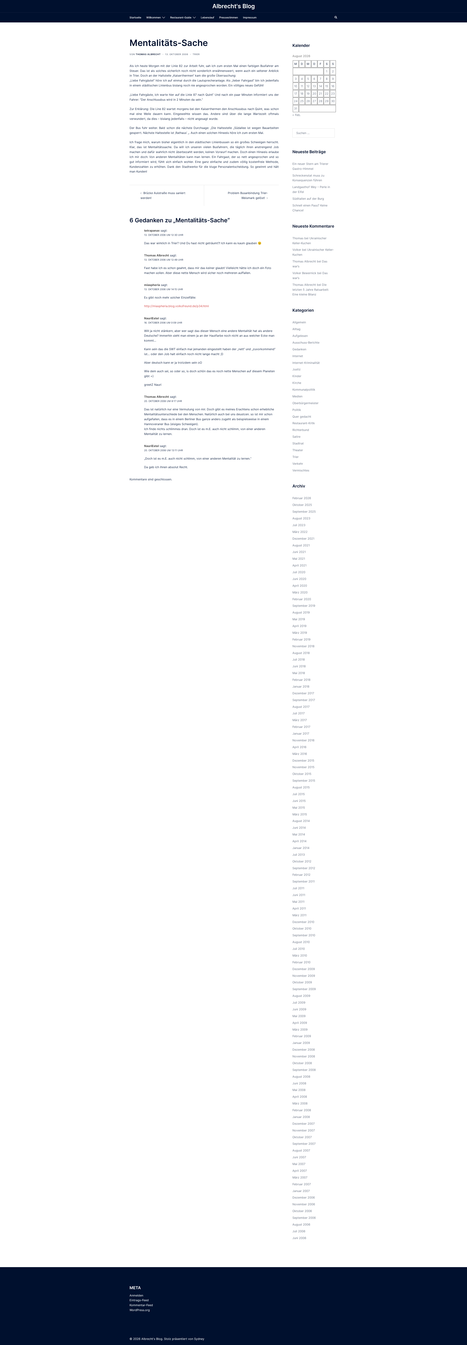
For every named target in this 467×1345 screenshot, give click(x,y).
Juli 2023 (298, 525)
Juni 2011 (298, 895)
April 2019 (299, 626)
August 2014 (301, 821)
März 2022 (300, 532)
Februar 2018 (301, 680)
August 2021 (301, 545)
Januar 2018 (300, 686)
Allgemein (299, 322)
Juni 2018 (299, 666)
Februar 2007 (301, 1184)
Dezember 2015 (303, 760)
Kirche (296, 383)
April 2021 (299, 565)
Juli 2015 (298, 794)
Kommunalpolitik (303, 389)
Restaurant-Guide (180, 17)
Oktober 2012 (301, 861)
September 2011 (303, 881)
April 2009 (299, 1023)
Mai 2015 (298, 807)
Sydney (199, 1339)
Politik (296, 410)
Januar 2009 (301, 1043)
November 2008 (303, 1056)
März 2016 (299, 754)
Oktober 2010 (301, 928)
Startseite (135, 17)
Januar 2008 (301, 1117)
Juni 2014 (299, 827)
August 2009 (301, 996)
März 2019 (299, 632)
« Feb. (296, 115)
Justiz (296, 369)
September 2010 (303, 935)
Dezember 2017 (303, 693)
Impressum (249, 17)
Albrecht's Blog (233, 6)
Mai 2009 (299, 1016)
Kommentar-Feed (141, 1305)
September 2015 (303, 780)
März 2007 (299, 1177)
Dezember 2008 (303, 1049)
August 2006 (301, 1224)
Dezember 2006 (303, 1197)
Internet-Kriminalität (306, 363)
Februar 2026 (301, 498)
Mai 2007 (298, 1164)
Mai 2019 (298, 619)
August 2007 (301, 1150)
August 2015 (301, 787)
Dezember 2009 (303, 969)
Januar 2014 (300, 848)
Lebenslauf (207, 17)
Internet (297, 356)
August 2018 (301, 653)
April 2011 (299, 908)
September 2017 (303, 700)
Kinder (296, 376)
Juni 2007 (299, 1157)
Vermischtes (300, 470)
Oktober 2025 (302, 505)
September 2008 (304, 1070)
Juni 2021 (299, 552)
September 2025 (304, 511)
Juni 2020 (299, 579)
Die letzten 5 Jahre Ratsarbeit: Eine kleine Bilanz (310, 289)
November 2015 (303, 767)
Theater (297, 450)
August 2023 (301, 518)
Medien (297, 396)
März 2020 (300, 592)
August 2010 (301, 942)
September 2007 (304, 1143)
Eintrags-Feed (139, 1300)
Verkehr (297, 463)
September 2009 (304, 989)
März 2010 (299, 955)
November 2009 (303, 976)
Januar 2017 (300, 733)
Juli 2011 (298, 888)
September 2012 (303, 868)
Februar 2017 (301, 727)
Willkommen (153, 17)
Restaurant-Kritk (303, 423)
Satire (296, 436)
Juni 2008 (299, 1083)
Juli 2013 (298, 854)
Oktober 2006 (302, 1211)
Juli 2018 (298, 659)
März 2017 (299, 720)
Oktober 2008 (302, 1063)
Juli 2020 (298, 572)
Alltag (296, 329)
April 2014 (299, 841)
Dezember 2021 (303, 538)
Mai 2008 (299, 1090)
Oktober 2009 (302, 982)
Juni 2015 (299, 801)
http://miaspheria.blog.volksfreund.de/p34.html (176, 306)
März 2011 (299, 915)
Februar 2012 (301, 874)
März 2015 (299, 814)
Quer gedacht (301, 416)
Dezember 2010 (303, 922)
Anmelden (136, 1295)
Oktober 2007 (302, 1137)
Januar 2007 (301, 1191)
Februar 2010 (301, 962)
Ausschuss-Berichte (305, 342)
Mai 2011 (298, 901)
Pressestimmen (228, 17)
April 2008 (299, 1096)
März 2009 (300, 1029)
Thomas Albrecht (148, 54)
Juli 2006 (298, 1231)
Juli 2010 (298, 949)
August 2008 (301, 1076)
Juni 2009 (299, 1009)
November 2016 (303, 740)
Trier (196, 54)
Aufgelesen (300, 336)
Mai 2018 (298, 673)
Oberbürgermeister (305, 403)
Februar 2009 (301, 1036)
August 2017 (301, 707)
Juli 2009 (298, 1002)
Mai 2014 (298, 834)
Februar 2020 (301, 599)
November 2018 (303, 646)
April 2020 (299, 585)
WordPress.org (140, 1310)
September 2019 (303, 605)
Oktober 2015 (301, 774)
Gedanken (299, 349)
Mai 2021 (298, 558)
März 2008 (300, 1103)
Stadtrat (298, 443)
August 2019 (301, 612)
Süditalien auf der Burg (308, 198)
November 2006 (303, 1204)
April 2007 (299, 1170)
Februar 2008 (301, 1110)
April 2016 (299, 747)
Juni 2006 (299, 1238)
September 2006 (304, 1218)
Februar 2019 (301, 639)
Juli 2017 (298, 713)
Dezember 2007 (303, 1123)
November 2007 (303, 1130)
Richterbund (300, 430)
